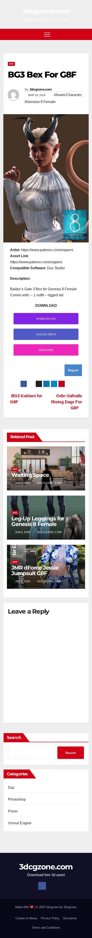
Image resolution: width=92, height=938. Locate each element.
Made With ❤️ (24, 907)
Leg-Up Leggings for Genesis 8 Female (37, 521)
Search (14, 737)
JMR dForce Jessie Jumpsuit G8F (35, 570)
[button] (85, 34)
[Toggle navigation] (47, 34)
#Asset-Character (67, 95)
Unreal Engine (20, 823)
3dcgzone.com (46, 11)
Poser (13, 811)
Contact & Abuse (26, 918)
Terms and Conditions (46, 927)
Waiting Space (30, 475)
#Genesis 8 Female (40, 102)
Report (73, 370)
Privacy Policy (50, 918)
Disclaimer (70, 918)
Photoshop (17, 799)
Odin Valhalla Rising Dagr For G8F (66, 401)
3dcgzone (70, 907)
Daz (11, 64)
